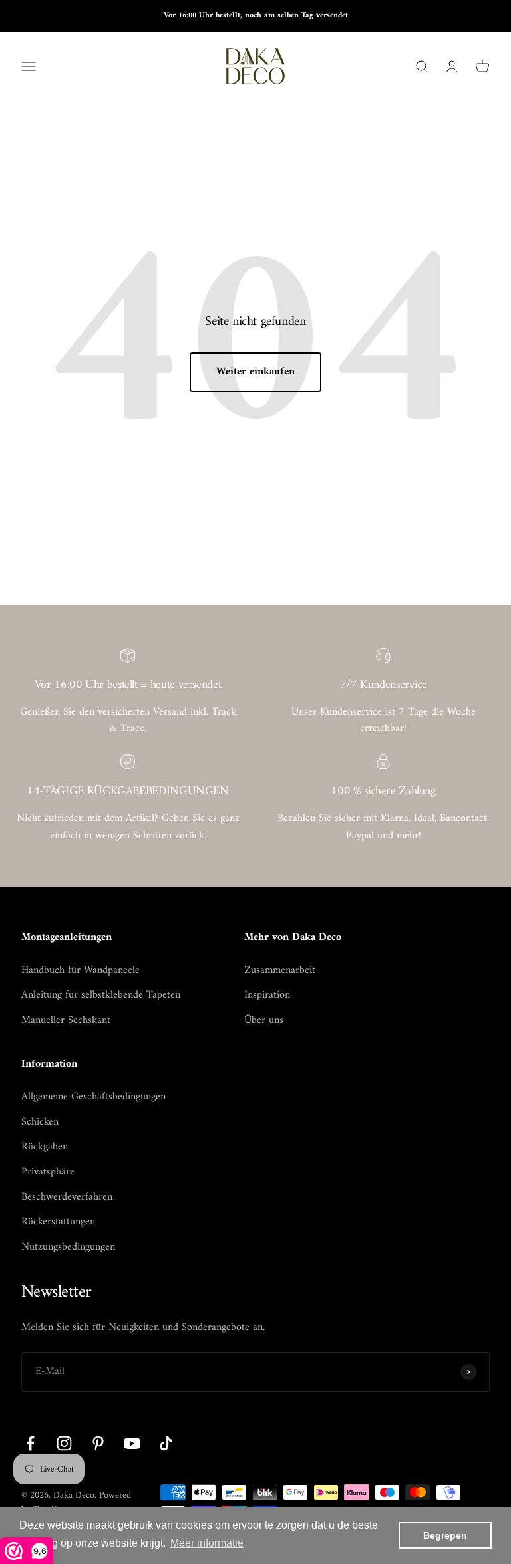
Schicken (40, 1122)
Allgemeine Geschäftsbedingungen (93, 1097)
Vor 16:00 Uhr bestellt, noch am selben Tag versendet (256, 16)
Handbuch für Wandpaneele (80, 971)
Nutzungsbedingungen (68, 1247)
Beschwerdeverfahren (66, 1197)
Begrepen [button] (445, 1535)
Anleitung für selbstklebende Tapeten (100, 995)
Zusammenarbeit (279, 971)
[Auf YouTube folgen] (132, 1443)
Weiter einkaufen (255, 371)
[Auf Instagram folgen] (64, 1443)
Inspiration (267, 995)
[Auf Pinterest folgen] (98, 1443)
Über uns (263, 1021)
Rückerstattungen (58, 1222)
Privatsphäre (48, 1172)
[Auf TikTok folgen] (166, 1443)
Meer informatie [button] (207, 1543)
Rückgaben (44, 1147)
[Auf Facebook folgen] (30, 1443)
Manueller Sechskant (65, 1021)
